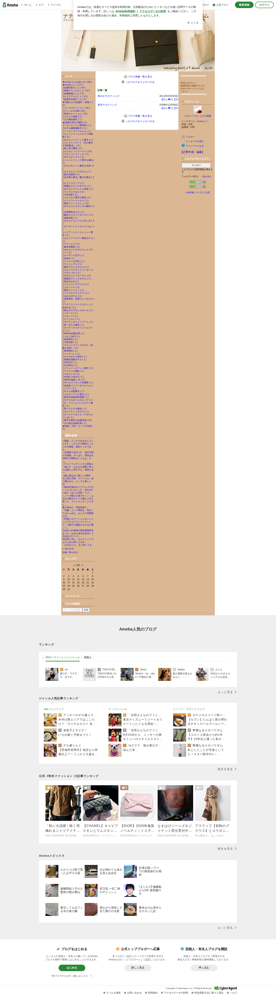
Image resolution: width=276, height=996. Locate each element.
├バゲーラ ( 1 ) (70, 313)
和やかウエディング (108, 96)
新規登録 (244, 4)
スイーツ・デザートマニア (189, 709)
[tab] (62, 657)
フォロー (196, 165)
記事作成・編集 (192, 152)
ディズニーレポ (118, 709)
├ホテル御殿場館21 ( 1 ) (74, 128)
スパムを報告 (113, 992)
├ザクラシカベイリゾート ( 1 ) (77, 322)
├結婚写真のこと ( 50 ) (73, 87)
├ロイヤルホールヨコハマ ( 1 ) (77, 400)
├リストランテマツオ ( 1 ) (75, 284)
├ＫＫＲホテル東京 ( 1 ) (74, 356)
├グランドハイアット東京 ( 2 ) (77, 368)
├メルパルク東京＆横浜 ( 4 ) (76, 197)
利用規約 (153, 992)
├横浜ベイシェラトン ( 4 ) (75, 203)
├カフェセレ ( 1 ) (71, 319)
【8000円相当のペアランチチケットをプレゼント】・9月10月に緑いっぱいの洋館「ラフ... (78, 490)
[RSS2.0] (197, 187)
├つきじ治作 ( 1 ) (71, 336)
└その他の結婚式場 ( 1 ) (74, 423)
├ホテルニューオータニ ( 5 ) (76, 275)
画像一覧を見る (70, 552)
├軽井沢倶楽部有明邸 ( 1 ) (75, 397)
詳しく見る (137, 967)
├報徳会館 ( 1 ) (70, 218)
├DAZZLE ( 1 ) (69, 362)
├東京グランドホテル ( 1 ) (75, 267)
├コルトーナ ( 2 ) (71, 287)
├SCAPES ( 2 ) (69, 365)
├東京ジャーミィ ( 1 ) (73, 290)
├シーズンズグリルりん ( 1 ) (76, 131)
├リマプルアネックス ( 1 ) (75, 293)
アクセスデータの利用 (176, 992)
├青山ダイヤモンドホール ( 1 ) (77, 310)
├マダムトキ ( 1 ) (71, 374)
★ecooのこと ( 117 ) (72, 85)
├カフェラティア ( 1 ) (73, 183)
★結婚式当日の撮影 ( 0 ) (74, 122)
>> (82, 565)
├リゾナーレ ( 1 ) (71, 354)
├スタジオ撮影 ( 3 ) (72, 116)
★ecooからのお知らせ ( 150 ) (77, 82)
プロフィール (191, 116)
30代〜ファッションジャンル (62, 657)
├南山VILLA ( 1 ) (70, 281)
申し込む (204, 967)
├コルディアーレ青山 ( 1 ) (75, 394)
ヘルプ (233, 992)
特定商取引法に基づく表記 (208, 992)
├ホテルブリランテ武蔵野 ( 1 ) (77, 382)
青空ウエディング (107, 104)
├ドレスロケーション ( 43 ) (76, 108)
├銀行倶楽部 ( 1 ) (71, 174)
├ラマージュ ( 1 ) (71, 244)
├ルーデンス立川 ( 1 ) (73, 255)
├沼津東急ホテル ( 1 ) (73, 212)
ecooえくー (203, 121)
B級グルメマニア (54, 709)
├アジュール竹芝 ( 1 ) (73, 261)
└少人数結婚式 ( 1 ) (72, 119)
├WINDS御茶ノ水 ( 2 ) (73, 379)
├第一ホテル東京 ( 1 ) (73, 325)
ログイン (264, 4)
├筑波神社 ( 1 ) (70, 339)
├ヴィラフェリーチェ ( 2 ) (75, 200)
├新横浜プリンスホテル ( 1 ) (76, 186)
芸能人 (88, 657)
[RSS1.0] (197, 182)
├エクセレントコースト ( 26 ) (77, 151)
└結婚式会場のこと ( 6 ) (74, 99)
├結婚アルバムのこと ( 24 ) (76, 90)
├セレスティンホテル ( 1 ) (75, 411)
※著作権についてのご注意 (197, 192)
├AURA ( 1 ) (68, 258)
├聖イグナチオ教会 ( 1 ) (74, 408)
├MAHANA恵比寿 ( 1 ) (73, 333)
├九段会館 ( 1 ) (70, 342)
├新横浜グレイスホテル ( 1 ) (76, 278)
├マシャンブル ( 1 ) (72, 264)
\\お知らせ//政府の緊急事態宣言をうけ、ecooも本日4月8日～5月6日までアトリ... (78, 533)
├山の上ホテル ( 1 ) (72, 296)
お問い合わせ (134, 992)
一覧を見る (68, 549)
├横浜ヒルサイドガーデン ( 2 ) (77, 215)
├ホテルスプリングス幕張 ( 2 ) (77, 189)
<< (74, 565)
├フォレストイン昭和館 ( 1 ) (76, 125)
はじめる (72, 967)
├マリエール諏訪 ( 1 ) (73, 371)
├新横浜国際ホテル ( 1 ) (74, 359)
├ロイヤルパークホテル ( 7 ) (76, 171)
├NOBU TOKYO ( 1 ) (73, 377)
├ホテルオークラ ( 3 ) (73, 157)
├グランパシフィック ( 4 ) (75, 154)
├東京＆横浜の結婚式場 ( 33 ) (77, 420)
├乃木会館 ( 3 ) (70, 194)
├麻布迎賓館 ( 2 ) (71, 247)
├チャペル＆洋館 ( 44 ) (73, 111)
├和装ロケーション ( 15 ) (75, 113)
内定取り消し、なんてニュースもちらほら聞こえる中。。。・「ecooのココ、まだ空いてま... (78, 542)
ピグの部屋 (205, 116)
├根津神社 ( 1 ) (70, 351)
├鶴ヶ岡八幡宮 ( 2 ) (72, 148)
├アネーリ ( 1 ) (70, 316)
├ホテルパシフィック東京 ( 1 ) (77, 140)
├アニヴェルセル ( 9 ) (73, 192)
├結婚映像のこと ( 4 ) (73, 93)
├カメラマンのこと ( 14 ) (75, 96)
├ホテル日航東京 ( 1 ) (73, 391)
